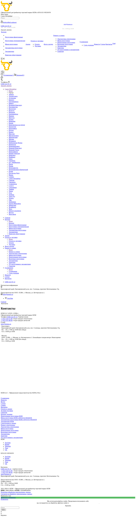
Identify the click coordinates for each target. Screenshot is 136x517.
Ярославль (12, 214)
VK (6, 450)
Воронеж (12, 112)
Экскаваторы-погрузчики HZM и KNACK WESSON (19, 419)
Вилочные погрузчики (8, 432)
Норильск (12, 155)
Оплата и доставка (15, 241)
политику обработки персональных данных (84, 503)
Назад (11, 91)
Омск (10, 159)
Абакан (11, 94)
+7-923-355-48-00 (6, 320)
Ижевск (11, 116)
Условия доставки (7, 411)
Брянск (11, 103)
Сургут (11, 186)
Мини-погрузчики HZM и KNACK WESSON (16, 418)
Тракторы (4, 436)
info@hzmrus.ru (68, 24)
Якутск (11, 212)
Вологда (11, 110)
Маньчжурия (13, 137)
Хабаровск (12, 202)
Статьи (3, 403)
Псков (11, 171)
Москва (11, 139)
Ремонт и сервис (14, 252)
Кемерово (12, 121)
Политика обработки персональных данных (16, 492)
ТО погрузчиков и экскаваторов (12, 437)
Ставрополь (13, 184)
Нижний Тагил (14, 150)
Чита (10, 209)
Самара (11, 177)
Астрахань (12, 98)
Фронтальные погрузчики (10, 430)
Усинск (11, 198)
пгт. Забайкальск (14, 162)
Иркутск (12, 118)
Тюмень (11, 194)
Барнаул (11, 100)
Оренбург (12, 161)
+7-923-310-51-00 (6, 319)
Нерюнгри (12, 144)
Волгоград (12, 109)
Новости (4, 400)
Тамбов (11, 189)
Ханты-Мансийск (15, 203)
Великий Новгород (15, 105)
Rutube (7, 444)
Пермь (11, 166)
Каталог (11, 223)
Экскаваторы (5, 434)
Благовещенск (13, 101)
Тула (10, 193)
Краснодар (12, 127)
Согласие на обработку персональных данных (16, 494)
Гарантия (4, 412)
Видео (3, 402)
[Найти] (1, 20)
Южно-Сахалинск (15, 211)
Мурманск (12, 141)
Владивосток (13, 107)
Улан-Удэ (12, 196)
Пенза (11, 164)
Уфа (10, 200)
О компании (13, 271)
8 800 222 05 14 (6, 26)
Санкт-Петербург (15, 178)
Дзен (6, 448)
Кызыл (11, 132)
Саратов (11, 180)
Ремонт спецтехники (8, 425)
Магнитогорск (14, 135)
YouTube (10, 298)
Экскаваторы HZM (7, 421)
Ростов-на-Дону (14, 173)
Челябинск (12, 207)
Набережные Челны (15, 143)
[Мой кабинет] (2, 78)
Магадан (12, 134)
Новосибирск (13, 152)
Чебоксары (12, 205)
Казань (11, 119)
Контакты (4, 407)
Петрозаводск (13, 168)
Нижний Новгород (15, 148)
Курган (11, 130)
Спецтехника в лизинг (8, 423)
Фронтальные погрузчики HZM (12, 416)
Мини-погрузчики (7, 428)
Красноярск (13, 128)
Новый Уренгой (14, 153)
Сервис (3, 405)
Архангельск (13, 96)
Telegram (8, 446)
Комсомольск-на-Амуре (17, 125)
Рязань (11, 175)
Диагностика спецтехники (10, 427)
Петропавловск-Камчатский (18, 169)
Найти (3, 510)
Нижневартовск (14, 146)
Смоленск (12, 182)
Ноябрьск (12, 157)
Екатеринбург (13, 114)
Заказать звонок (6, 86)
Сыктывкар (13, 187)
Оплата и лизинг (6, 409)
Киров (11, 123)
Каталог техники (6, 414)
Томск (11, 191)
